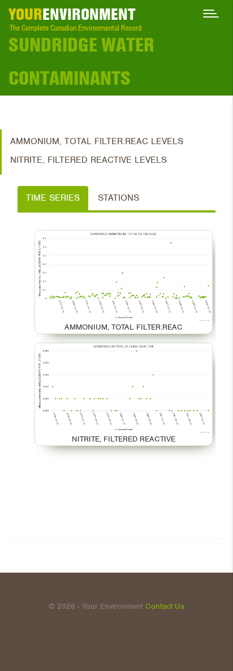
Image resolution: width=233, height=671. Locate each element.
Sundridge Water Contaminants (81, 61)
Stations (118, 198)
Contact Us (164, 606)
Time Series (53, 198)
